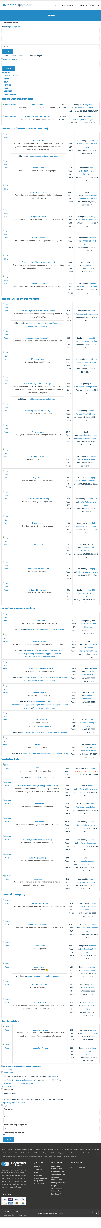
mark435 (91, 590)
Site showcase (37, 821)
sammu (93, 1030)
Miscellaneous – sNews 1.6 (38, 338)
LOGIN (6, 88)
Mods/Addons (38, 140)
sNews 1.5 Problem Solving (44, 657)
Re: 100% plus (88, 988)
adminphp (91, 478)
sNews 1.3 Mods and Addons (34, 754)
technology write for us (89, 1033)
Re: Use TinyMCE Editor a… (87, 414)
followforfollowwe (90, 195)
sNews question (89, 751)
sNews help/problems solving (43, 708)
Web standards (37, 803)
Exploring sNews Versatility (37, 410)
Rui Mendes (91, 456)
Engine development (43, 705)
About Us (16, 1212)
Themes (62, 5)
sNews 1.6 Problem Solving (38, 498)
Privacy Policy (22, 1215)
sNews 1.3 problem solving (57, 754)
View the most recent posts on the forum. (17, 1083)
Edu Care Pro (57, 1194)
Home (55, 5)
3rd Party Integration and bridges (37, 383)
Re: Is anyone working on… (84, 120)
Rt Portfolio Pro (58, 1175)
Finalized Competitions (54, 976)
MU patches (39, 323)
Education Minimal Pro (56, 1168)
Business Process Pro (56, 1179)
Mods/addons (37, 359)
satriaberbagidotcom (89, 435)
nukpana (93, 903)
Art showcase (39, 1002)
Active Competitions (36, 976)
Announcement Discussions (37, 116)
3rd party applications (50, 156)
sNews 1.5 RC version (46, 681)
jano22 (92, 168)
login (9, 27)
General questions (38, 192)
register (17, 27)
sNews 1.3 (39, 744)
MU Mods (29, 323)
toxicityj (91, 804)
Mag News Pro (57, 1172)
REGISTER (7, 91)
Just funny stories (39, 984)
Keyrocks (88, 105)
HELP (5, 82)
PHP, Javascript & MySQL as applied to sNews (37, 785)
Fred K (91, 786)
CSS (37, 768)
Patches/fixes (38, 237)
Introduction (39, 945)
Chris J (55, 1077)
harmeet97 (93, 946)
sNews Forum (9, 95)
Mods (32, 156)
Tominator (91, 768)
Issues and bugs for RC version (51, 630)
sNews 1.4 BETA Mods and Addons (53, 733)
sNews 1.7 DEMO (11, 75)
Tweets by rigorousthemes (79, 1167)
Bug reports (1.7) (38, 216)
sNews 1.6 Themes (37, 590)
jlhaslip (94, 668)
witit (93, 692)
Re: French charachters (86, 843)
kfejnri (91, 879)
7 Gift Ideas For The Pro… (88, 198)
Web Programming (37, 858)
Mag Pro (54, 1186)
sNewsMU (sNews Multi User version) (37, 310)
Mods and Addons (38, 702)
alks (91, 384)
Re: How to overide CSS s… (86, 771)
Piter (92, 262)
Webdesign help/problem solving (37, 839)
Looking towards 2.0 (39, 903)
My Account (94, 5)
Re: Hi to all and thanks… (86, 825)
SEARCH (7, 85)
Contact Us (6, 1212)
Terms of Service (8, 1215)
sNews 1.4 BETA (40, 719)
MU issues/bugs (51, 323)
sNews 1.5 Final (40, 641)
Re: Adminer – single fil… (86, 882)
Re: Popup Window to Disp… (86, 341)
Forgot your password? (17, 1102)
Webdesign (39, 654)
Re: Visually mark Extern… (86, 807)
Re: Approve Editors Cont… (87, 314)
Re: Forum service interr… (84, 108)
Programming (37, 432)
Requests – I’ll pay (40, 1030)
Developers (56, 705)
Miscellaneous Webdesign (37, 568)
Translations (38, 167)
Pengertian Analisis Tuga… (87, 438)
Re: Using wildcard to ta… (86, 789)
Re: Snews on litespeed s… (23, 1080)
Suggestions (37, 544)
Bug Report (38, 477)
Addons (38, 156)
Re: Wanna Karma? (88, 970)
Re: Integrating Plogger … (86, 864)
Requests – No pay (40, 1048)
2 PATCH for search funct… (87, 459)
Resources (37, 879)
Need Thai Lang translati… (86, 526)
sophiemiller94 (92, 141)
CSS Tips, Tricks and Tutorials (43, 777)
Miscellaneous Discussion (39, 924)
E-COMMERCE (88, 265)
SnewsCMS (84, 5)
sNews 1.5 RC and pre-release (40, 668)
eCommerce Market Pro (56, 1190)
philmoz (93, 1048)
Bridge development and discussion (43, 399)
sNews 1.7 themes (38, 283)
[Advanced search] (9, 59)
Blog (69, 5)
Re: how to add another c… (87, 572)
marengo (92, 216)
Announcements (37, 104)
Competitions (39, 967)
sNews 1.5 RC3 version (52, 678)
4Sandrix (88, 116)
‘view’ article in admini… (87, 481)
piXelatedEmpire (44, 727)
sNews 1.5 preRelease (33, 678)
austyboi (91, 523)
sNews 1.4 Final (40, 692)
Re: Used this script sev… (88, 220)
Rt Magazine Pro (58, 1183)
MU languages (41, 326)
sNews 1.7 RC (39, 620)
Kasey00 (91, 338)
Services (75, 5)
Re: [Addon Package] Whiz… (86, 387)
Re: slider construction (88, 287)
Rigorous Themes (47, 1213)
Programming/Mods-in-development (38, 262)
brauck (94, 720)
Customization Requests (40, 1180)
